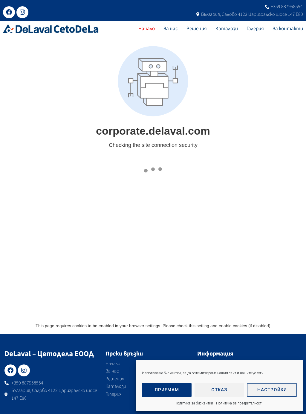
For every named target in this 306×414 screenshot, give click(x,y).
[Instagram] (22, 12)
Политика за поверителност (238, 403)
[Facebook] (9, 12)
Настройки (272, 390)
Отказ (219, 390)
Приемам (167, 390)
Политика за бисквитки (194, 403)
